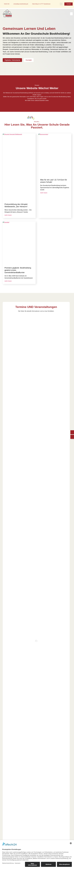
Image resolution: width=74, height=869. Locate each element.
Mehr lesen (8, 215)
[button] (61, 4)
